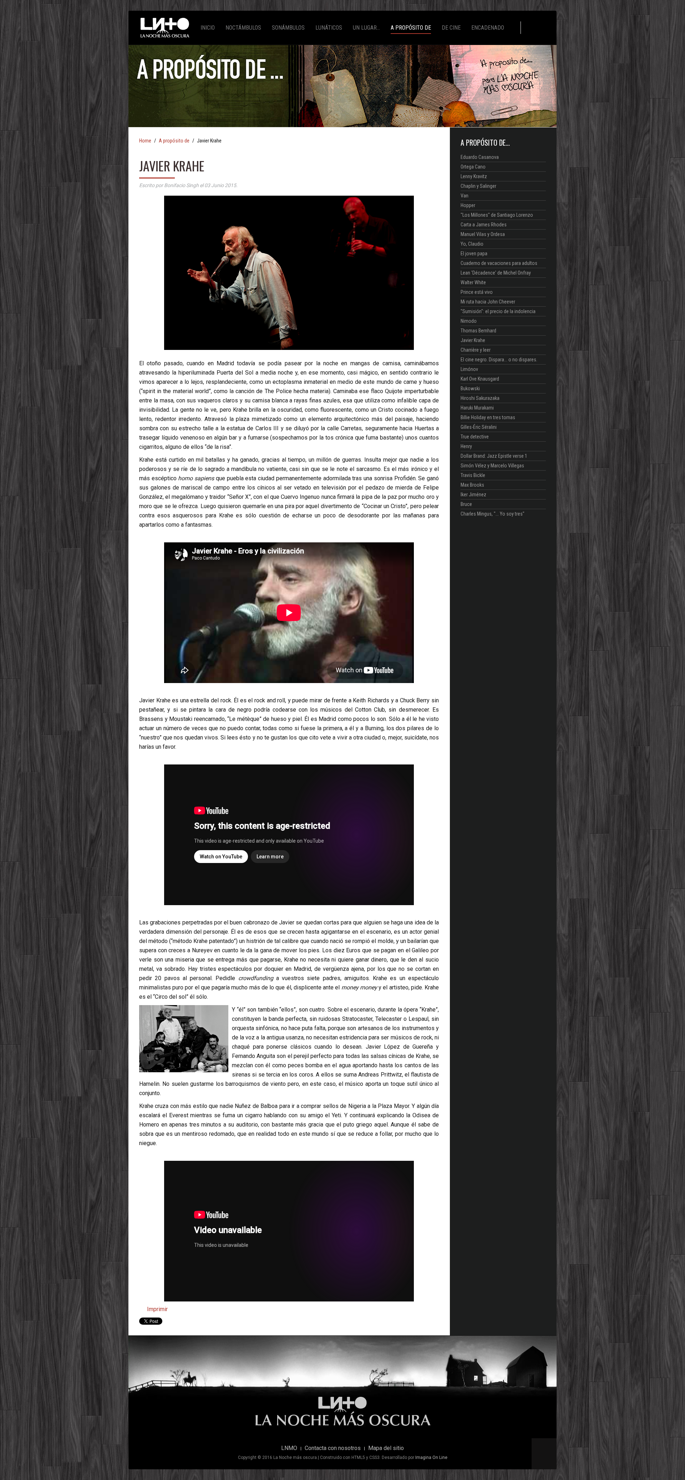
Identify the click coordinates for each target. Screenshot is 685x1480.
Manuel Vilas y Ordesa (483, 234)
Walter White (473, 282)
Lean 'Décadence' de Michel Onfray (496, 273)
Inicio (208, 27)
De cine (451, 27)
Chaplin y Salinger (478, 186)
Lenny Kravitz (474, 176)
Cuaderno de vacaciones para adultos (499, 263)
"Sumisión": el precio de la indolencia (498, 311)
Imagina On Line (431, 1457)
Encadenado (487, 27)
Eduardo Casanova (480, 157)
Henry (466, 446)
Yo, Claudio (472, 244)
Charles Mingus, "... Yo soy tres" (492, 514)
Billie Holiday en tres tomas (488, 417)
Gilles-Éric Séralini (479, 427)
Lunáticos (328, 27)
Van (464, 196)
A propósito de (411, 27)
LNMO (289, 1448)
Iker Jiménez (473, 494)
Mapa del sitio (386, 1448)
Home (145, 141)
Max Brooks (472, 485)
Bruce (466, 504)
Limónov (469, 369)
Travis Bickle (473, 475)
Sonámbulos (288, 27)
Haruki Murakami (477, 408)
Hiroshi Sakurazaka (480, 398)
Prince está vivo (477, 292)
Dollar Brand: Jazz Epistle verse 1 (494, 456)
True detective (475, 437)
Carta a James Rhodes (484, 224)
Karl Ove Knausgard (480, 379)
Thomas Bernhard (478, 330)
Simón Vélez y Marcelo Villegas (492, 465)
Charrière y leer (476, 350)
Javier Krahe (473, 340)
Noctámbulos (243, 27)
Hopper (468, 205)
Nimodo (469, 321)
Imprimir (157, 1309)
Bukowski (470, 388)
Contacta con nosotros (333, 1448)
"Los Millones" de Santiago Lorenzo (497, 215)
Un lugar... (366, 27)
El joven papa (474, 253)
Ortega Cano (473, 167)
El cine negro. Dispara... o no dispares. (499, 359)
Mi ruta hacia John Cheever (488, 302)
